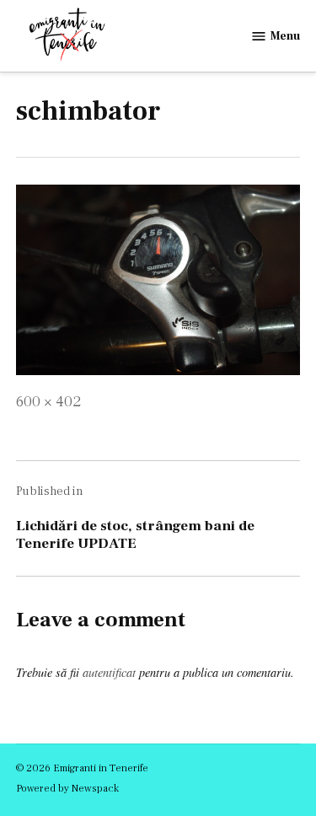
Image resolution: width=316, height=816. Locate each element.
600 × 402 (49, 401)
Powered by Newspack (67, 788)
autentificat (109, 672)
